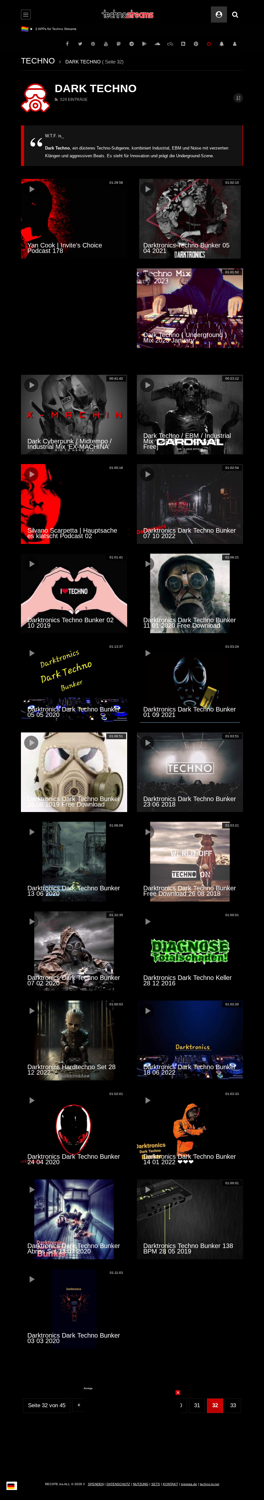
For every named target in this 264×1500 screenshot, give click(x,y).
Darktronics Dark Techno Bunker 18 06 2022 (189, 1069)
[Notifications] (221, 43)
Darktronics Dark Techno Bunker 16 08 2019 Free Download (73, 801)
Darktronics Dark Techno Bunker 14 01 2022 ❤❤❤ (189, 1159)
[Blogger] (183, 43)
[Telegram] (131, 43)
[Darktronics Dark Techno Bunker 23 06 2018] (190, 772)
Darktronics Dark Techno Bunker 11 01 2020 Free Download (189, 622)
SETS (155, 1484)
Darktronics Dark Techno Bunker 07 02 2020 (73, 980)
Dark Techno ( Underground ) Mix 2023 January (185, 337)
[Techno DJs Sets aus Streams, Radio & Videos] (128, 14)
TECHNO (38, 60)
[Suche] (235, 14)
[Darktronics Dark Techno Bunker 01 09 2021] (190, 683)
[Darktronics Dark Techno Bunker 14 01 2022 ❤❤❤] (190, 1130)
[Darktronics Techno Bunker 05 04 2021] (190, 219)
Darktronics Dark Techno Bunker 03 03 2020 (73, 1338)
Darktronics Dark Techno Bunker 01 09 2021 (189, 712)
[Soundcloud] (157, 43)
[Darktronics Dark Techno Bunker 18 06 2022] (190, 1040)
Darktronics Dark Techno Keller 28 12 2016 (187, 980)
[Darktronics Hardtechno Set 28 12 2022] (74, 1040)
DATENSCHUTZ (118, 1484)
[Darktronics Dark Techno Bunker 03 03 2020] (74, 1309)
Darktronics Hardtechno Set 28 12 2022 (71, 1069)
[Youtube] (105, 43)
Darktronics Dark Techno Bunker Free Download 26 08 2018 (189, 891)
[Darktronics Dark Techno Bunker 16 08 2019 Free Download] (74, 772)
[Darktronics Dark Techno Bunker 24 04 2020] (74, 1130)
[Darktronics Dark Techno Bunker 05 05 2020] (74, 683)
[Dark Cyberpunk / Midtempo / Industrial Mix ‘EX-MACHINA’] (74, 415)
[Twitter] (80, 43)
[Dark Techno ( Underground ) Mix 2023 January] (190, 308)
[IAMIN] (196, 43)
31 (197, 1405)
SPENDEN (96, 1484)
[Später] (209, 43)
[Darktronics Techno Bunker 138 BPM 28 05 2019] (190, 1219)
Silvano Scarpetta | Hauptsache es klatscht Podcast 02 (72, 533)
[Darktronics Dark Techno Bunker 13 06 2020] (74, 862)
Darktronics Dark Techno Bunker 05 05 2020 (73, 712)
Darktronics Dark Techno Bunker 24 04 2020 (73, 1159)
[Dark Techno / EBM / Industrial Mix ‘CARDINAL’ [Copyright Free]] (190, 415)
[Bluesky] (170, 43)
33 (233, 1405)
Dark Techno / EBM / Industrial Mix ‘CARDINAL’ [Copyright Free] (187, 441)
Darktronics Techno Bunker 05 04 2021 (186, 248)
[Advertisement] (74, 316)
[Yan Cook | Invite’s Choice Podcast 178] (74, 219)
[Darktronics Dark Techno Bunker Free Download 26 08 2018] (190, 862)
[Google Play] (144, 43)
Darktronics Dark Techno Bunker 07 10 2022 (189, 533)
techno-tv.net (209, 1484)
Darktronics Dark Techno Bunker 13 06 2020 (73, 891)
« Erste (78, 1405)
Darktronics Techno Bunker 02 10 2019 (70, 622)
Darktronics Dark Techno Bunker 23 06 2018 (189, 801)
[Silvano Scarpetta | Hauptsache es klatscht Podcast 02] (74, 504)
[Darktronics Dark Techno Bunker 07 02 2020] (74, 951)
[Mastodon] (118, 43)
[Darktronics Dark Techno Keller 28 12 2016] (190, 951)
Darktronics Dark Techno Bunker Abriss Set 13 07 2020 (73, 1248)
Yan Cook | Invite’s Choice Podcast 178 (64, 248)
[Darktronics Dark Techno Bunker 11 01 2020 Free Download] (190, 594)
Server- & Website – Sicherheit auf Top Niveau (69, 29)
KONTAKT (170, 1484)
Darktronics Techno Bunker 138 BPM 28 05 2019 (188, 1248)
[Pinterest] (93, 43)
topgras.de (189, 1484)
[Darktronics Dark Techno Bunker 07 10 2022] (190, 504)
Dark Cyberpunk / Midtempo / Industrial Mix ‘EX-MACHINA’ (69, 444)
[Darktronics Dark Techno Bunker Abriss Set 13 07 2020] (74, 1219)
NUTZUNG (140, 1484)
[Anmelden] (234, 43)
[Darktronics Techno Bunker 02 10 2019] (74, 594)
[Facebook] (67, 43)
